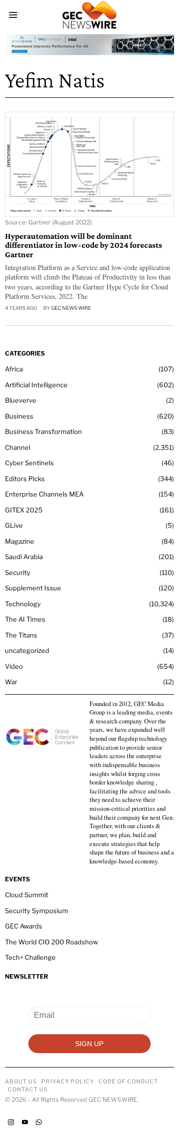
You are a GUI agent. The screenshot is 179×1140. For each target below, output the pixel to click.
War (11, 682)
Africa (14, 369)
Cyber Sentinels (29, 463)
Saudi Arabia (24, 557)
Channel (17, 447)
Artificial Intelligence (36, 385)
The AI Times (25, 619)
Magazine (19, 541)
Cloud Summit (26, 895)
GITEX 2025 (24, 510)
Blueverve (20, 400)
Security (17, 572)
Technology (23, 604)
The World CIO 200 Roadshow (51, 942)
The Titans (21, 635)
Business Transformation (43, 431)
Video (14, 666)
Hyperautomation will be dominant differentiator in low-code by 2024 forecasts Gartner (83, 245)
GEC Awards (23, 926)
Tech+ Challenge (30, 957)
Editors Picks (25, 479)
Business (19, 416)
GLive (14, 525)
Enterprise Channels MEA (44, 494)
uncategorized (27, 650)
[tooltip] (11, 1122)
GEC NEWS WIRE (71, 308)
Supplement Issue (33, 588)
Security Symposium (36, 911)
